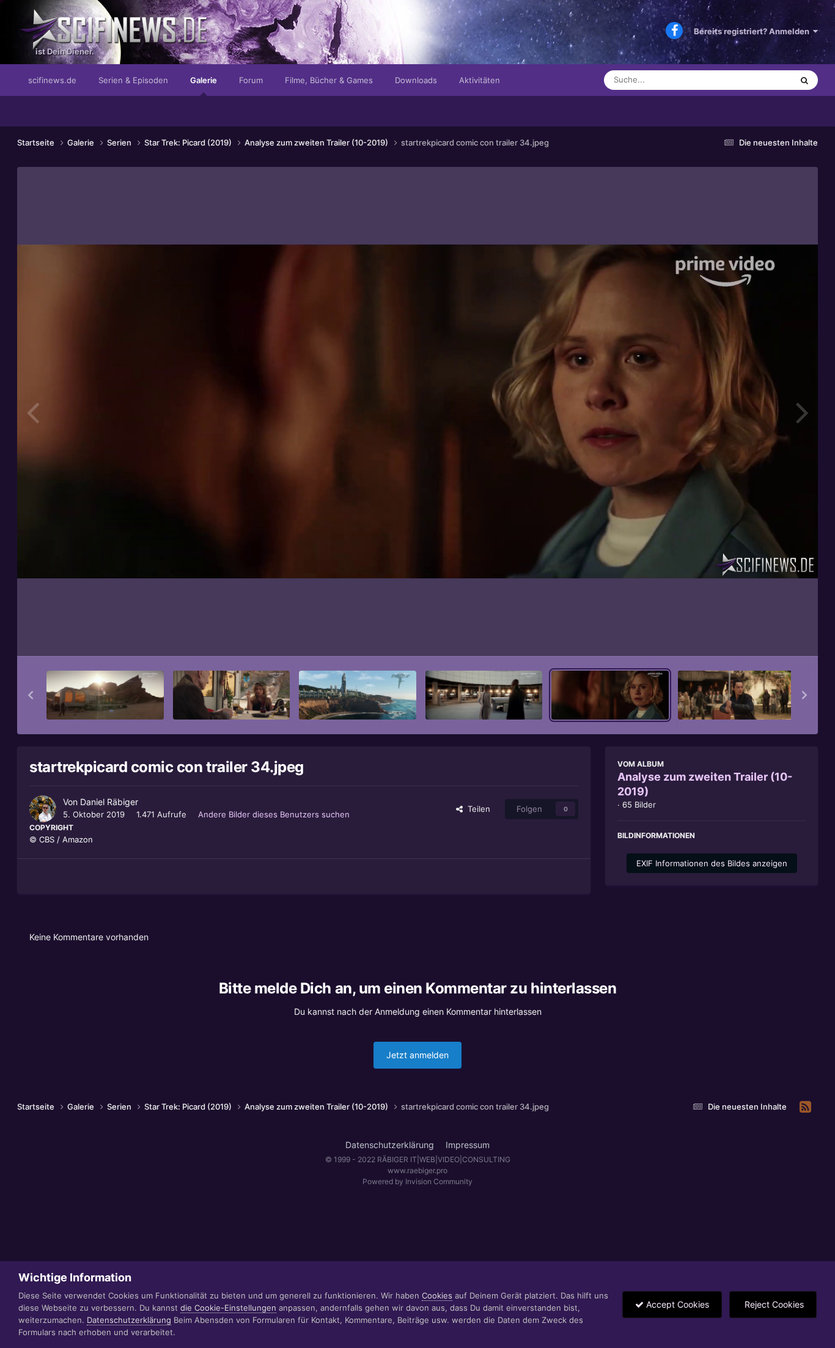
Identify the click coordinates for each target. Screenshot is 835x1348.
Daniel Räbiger (109, 802)
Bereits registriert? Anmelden (753, 31)
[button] (30, 695)
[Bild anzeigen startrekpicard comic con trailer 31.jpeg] (231, 695)
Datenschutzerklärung (389, 1145)
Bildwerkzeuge (762, 634)
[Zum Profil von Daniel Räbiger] (42, 808)
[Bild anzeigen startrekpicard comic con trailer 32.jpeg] (357, 695)
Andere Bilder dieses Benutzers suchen (274, 814)
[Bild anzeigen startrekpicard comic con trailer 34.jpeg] (610, 695)
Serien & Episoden (133, 80)
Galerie (203, 80)
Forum (251, 80)
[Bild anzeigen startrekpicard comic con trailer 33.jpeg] (484, 695)
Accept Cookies (676, 1304)
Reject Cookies (773, 1304)
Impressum (468, 1145)
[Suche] (804, 80)
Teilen (476, 809)
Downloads (416, 80)
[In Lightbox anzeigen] (417, 411)
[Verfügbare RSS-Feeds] (805, 1107)
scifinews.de (52, 80)
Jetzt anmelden (417, 1055)
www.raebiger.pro (417, 1170)
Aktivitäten (479, 80)
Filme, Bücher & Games (329, 80)
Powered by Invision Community (417, 1181)
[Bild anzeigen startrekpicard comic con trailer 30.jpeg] (105, 695)
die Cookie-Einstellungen (228, 1308)
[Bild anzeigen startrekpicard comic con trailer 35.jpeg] (736, 695)
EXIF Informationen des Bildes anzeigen (711, 863)
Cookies (437, 1295)
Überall (762, 79)
